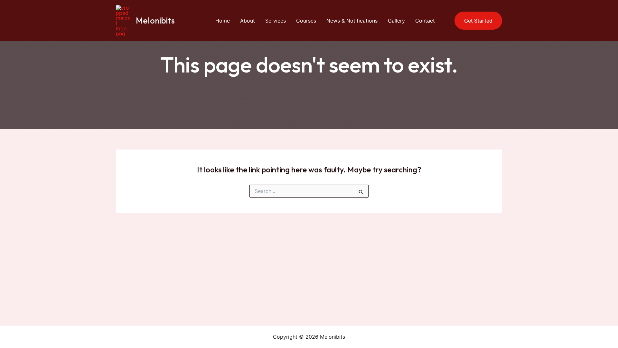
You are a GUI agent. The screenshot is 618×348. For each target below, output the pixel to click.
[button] (474, 21)
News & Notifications (352, 20)
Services (275, 20)
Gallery (396, 20)
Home (222, 20)
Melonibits (155, 20)
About (247, 20)
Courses (306, 20)
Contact (425, 20)
